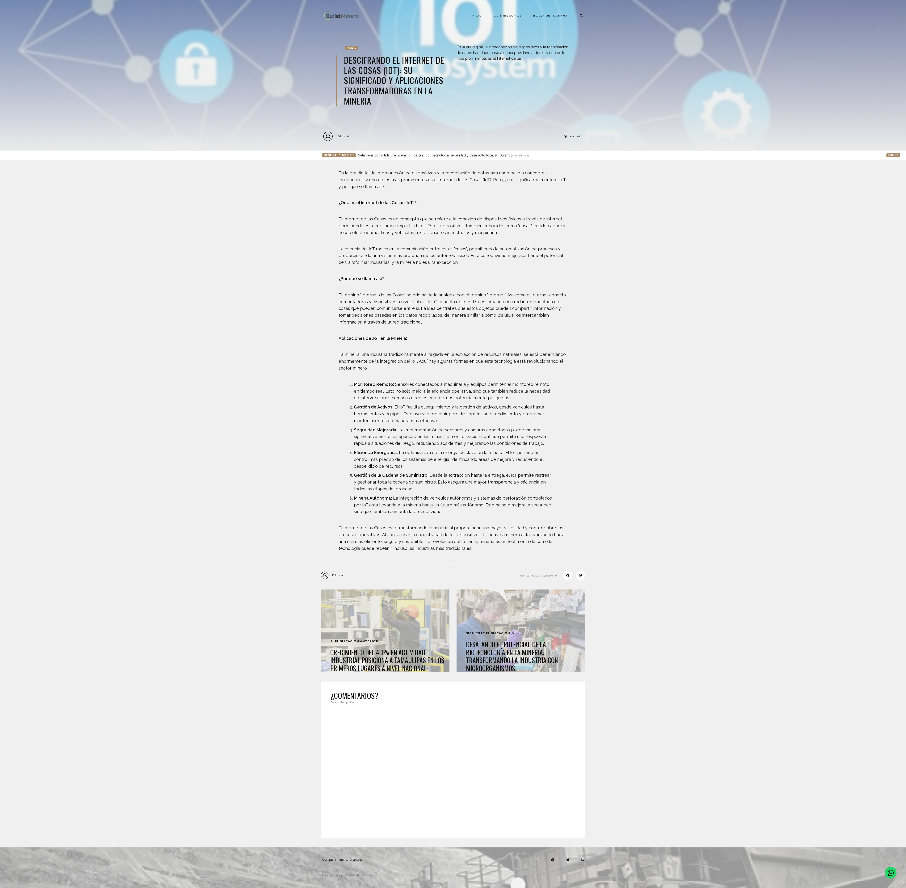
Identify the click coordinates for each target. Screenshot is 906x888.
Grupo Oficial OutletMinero (353, 875)
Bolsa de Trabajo (550, 15)
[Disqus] (453, 768)
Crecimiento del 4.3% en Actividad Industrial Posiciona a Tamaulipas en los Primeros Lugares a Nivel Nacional (387, 660)
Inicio (476, 15)
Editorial (343, 136)
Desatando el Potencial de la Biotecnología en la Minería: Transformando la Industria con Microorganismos (512, 656)
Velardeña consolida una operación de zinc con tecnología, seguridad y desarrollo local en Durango (443, 155)
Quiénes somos (507, 15)
